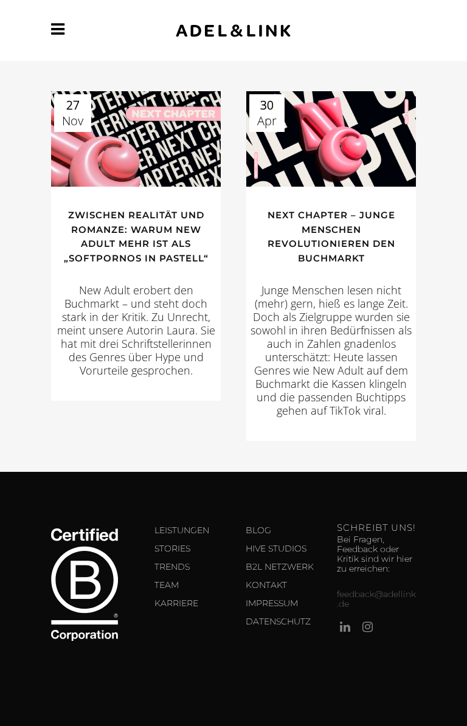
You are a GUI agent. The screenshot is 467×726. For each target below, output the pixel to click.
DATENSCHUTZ (278, 621)
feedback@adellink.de (376, 599)
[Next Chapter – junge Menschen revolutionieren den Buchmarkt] (331, 139)
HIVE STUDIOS (276, 548)
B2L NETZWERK (280, 566)
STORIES (172, 548)
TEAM (166, 584)
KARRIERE (176, 603)
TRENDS (172, 566)
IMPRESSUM (272, 603)
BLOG (258, 530)
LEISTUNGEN (181, 530)
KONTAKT (266, 584)
